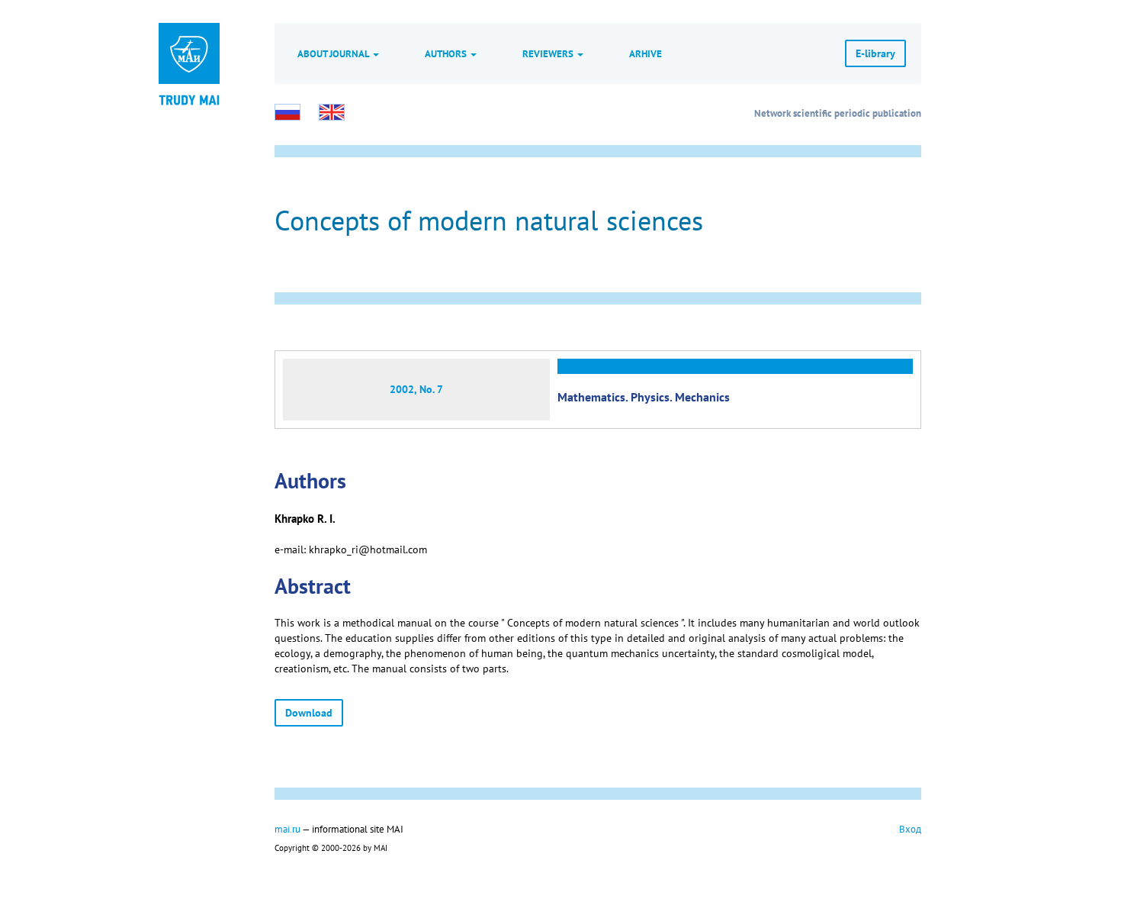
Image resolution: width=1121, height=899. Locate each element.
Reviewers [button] (549, 53)
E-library (875, 53)
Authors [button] (447, 53)
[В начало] (189, 99)
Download (308, 713)
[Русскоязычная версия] (287, 112)
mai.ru (287, 829)
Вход (910, 829)
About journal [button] (334, 53)
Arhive (645, 53)
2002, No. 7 (416, 389)
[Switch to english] (332, 112)
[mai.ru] (189, 53)
